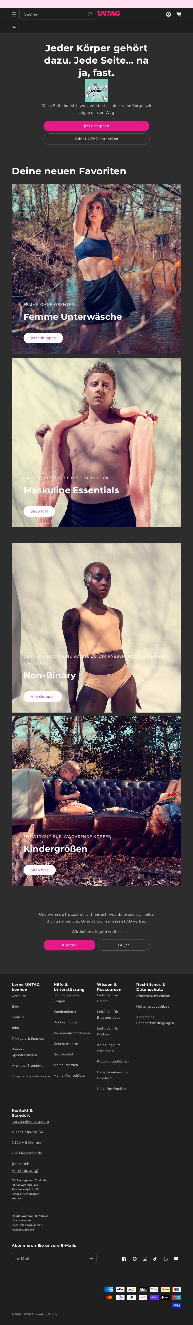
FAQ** (123, 945)
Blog (15, 1006)
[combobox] (57, 14)
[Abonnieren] (91, 1258)
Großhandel (63, 1054)
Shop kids (40, 870)
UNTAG (27, 1314)
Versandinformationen (72, 1033)
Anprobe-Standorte (28, 1065)
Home (16, 27)
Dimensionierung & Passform (112, 1075)
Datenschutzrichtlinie (153, 996)
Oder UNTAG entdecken (96, 138)
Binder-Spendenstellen (24, 1052)
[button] (14, 14)
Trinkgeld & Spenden (28, 1038)
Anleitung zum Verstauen (109, 1048)
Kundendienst (65, 1011)
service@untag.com (30, 1121)
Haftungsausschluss (152, 1006)
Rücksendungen (67, 1022)
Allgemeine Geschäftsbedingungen (155, 1020)
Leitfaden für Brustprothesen (109, 1014)
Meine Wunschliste (69, 1075)
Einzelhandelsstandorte (31, 1076)
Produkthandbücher (113, 1061)
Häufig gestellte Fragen (67, 998)
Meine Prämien (66, 1065)
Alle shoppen (43, 696)
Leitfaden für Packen (107, 1031)
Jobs (15, 1028)
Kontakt (69, 945)
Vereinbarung (24, 1170)
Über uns (19, 996)
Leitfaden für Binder (107, 998)
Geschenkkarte (66, 1044)
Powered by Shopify (44, 1314)
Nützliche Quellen (111, 1089)
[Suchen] (89, 14)
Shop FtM (39, 511)
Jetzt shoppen (96, 125)
